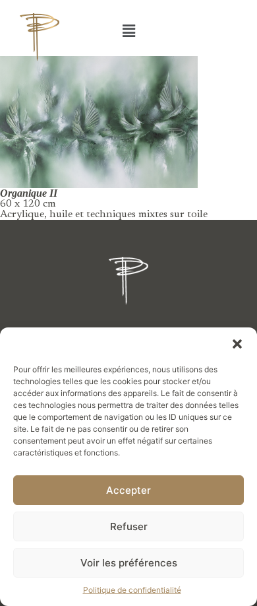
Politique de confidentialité (132, 590)
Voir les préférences (128, 562)
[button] (237, 344)
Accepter (128, 490)
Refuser (129, 526)
